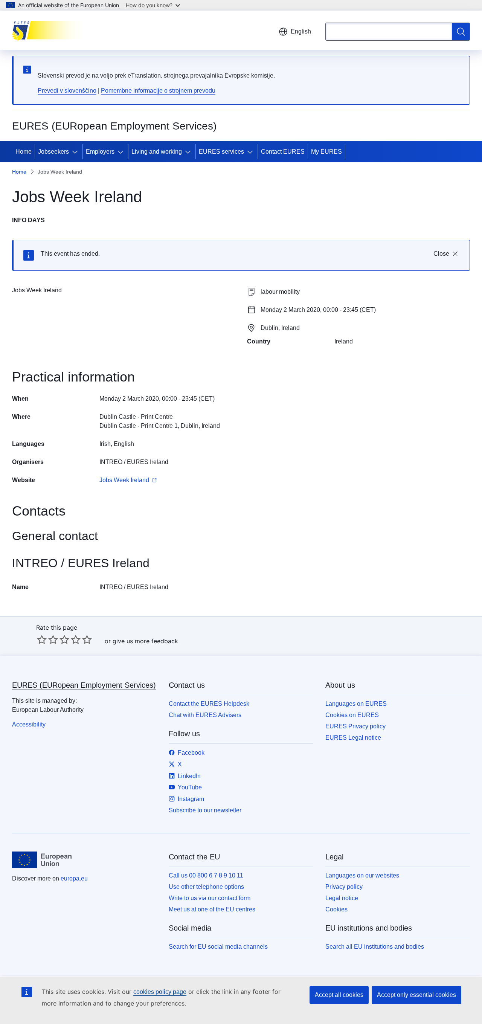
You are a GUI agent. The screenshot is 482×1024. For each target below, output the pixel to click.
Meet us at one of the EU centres (212, 909)
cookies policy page (159, 992)
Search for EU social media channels (218, 946)
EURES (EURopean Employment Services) (84, 685)
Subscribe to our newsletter (205, 810)
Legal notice (341, 898)
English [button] (301, 31)
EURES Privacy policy (355, 726)
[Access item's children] (76, 151)
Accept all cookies (339, 995)
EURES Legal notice (353, 737)
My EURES (326, 151)
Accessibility (29, 724)
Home (23, 151)
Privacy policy (344, 887)
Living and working (156, 151)
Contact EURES (283, 151)
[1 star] (41, 639)
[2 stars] (47, 639)
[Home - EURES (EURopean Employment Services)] (50, 30)
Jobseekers (53, 151)
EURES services (221, 151)
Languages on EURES (356, 703)
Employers (100, 151)
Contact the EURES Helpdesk (209, 703)
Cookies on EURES (352, 715)
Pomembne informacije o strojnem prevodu (158, 90)
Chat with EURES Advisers (205, 715)
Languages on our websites (362, 875)
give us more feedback (145, 641)
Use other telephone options (206, 887)
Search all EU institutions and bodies (374, 946)
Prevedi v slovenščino (67, 90)
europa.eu (74, 878)
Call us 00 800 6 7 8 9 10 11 (206, 875)
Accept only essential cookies (416, 995)
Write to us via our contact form (209, 898)
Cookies (336, 909)
